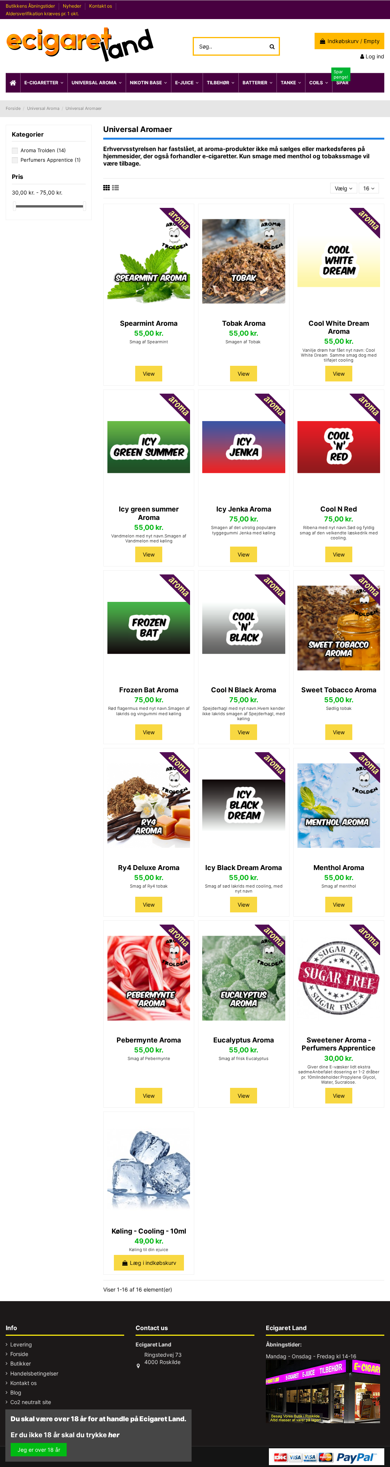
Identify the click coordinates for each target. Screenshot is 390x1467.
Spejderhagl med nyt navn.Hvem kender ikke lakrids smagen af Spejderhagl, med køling (243, 713)
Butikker (20, 1363)
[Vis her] (149, 312)
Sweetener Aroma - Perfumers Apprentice (339, 1044)
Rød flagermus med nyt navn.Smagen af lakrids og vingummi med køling (149, 711)
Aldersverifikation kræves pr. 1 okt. (42, 13)
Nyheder (72, 6)
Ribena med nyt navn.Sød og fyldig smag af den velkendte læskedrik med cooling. (339, 532)
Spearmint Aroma (148, 323)
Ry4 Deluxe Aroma (148, 868)
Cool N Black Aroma (243, 690)
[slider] (14, 206)
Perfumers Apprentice (51, 160)
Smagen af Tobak (243, 341)
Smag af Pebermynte (149, 1058)
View (149, 373)
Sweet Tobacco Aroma (338, 690)
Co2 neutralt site (30, 1402)
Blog (15, 1392)
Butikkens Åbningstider (31, 6)
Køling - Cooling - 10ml (149, 1231)
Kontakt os (101, 6)
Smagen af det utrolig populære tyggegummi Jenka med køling (243, 530)
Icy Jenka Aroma (243, 509)
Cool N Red (338, 509)
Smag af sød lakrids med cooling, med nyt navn (244, 888)
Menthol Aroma (338, 868)
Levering (21, 1344)
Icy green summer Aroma (149, 513)
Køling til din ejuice (148, 1249)
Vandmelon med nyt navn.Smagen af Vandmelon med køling (148, 538)
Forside (19, 1354)
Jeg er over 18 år (39, 1449)
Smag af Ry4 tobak (149, 886)
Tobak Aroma (243, 323)
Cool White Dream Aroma (338, 327)
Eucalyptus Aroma (243, 1040)
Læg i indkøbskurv (153, 1262)
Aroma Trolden (43, 150)
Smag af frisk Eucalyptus (244, 1058)
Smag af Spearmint (148, 341)
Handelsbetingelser (34, 1373)
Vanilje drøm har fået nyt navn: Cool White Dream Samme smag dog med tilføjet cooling (339, 355)
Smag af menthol (338, 886)
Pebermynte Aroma (149, 1040)
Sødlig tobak (339, 708)
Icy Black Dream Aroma (243, 868)
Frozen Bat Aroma (148, 690)
